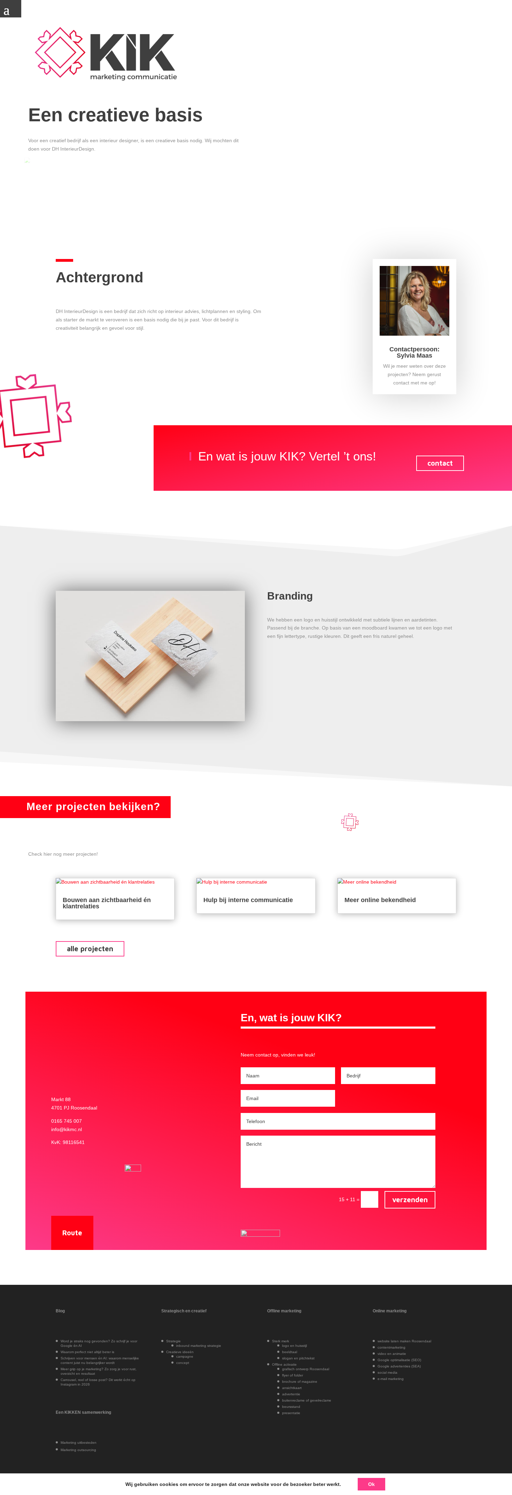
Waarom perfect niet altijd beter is (87, 1352)
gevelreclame (320, 1400)
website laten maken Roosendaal (404, 1341)
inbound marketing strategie (198, 1346)
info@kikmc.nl (66, 1129)
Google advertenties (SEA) (399, 1366)
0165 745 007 (66, 1121)
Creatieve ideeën (180, 1352)
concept (182, 1363)
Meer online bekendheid (380, 900)
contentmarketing (391, 1347)
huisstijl (301, 1346)
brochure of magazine (299, 1381)
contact (440, 463)
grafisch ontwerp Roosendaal (305, 1369)
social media (387, 1372)
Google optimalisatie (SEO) (399, 1360)
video (382, 1354)
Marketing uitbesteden (78, 1442)
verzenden (410, 1200)
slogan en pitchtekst (298, 1358)
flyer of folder (292, 1375)
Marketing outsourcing (78, 1450)
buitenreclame (293, 1400)
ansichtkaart (292, 1388)
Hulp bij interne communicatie (248, 900)
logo (285, 1346)
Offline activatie (284, 1364)
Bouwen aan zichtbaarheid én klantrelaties (107, 903)
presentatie (291, 1413)
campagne (184, 1356)
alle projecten (90, 949)
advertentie (291, 1394)
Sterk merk (280, 1341)
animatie (399, 1354)
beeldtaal (289, 1352)
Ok (371, 1484)
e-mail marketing (391, 1379)
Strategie (173, 1341)
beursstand (291, 1407)
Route (72, 1233)
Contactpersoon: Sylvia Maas (414, 352)
